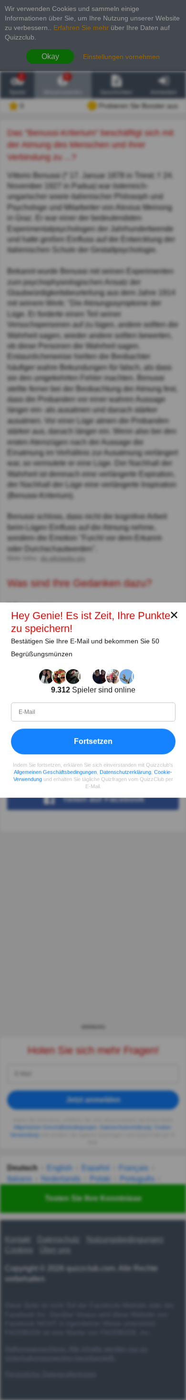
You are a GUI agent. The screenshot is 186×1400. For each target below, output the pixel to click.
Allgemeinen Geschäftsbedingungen (55, 772)
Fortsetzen (93, 741)
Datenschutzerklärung (125, 772)
